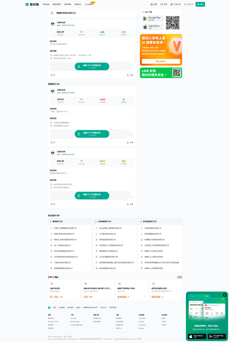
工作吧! (163, 325)
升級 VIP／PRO (53, 321)
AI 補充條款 (119, 321)
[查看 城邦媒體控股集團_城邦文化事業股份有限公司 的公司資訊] (115, 262)
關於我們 (51, 318)
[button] (58, 321)
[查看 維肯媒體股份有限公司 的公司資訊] (115, 268)
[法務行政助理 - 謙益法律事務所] (64, 290)
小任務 (163, 321)
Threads (141, 321)
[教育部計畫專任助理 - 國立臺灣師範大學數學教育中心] (166, 290)
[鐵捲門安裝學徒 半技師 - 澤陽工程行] (132, 290)
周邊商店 (51, 328)
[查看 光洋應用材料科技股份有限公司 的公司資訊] (69, 257)
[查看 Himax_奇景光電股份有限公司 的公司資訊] (69, 239)
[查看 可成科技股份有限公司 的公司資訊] (69, 262)
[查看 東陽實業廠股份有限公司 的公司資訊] (69, 268)
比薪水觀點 (97, 321)
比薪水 (163, 318)
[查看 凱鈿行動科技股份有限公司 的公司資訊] (69, 234)
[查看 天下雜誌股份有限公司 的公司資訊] (115, 234)
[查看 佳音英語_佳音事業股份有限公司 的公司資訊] (160, 245)
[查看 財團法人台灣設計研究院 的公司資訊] (160, 251)
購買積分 (51, 325)
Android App (75, 321)
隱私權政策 (119, 325)
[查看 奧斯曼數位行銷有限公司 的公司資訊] (115, 251)
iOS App (73, 318)
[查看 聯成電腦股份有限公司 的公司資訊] (160, 234)
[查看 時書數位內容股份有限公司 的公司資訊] (160, 239)
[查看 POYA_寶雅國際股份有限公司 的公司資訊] (69, 228)
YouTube (141, 328)
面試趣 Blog (97, 318)
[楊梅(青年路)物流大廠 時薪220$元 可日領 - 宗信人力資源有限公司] (98, 290)
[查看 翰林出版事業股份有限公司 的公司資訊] (69, 251)
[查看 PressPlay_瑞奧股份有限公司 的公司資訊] (115, 228)
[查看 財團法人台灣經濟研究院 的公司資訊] (160, 268)
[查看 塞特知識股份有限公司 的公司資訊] (115, 239)
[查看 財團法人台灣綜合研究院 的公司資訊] (160, 257)
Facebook (142, 325)
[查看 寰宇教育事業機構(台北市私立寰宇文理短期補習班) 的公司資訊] (160, 262)
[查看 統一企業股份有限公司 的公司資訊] (69, 245)
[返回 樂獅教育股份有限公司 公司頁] (92, 13)
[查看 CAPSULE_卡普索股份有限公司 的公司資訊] (115, 245)
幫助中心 (119, 328)
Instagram (142, 318)
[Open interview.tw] (49, 307)
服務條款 (119, 318)
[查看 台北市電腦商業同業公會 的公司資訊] (115, 257)
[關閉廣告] (225, 295)
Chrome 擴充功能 (76, 325)
